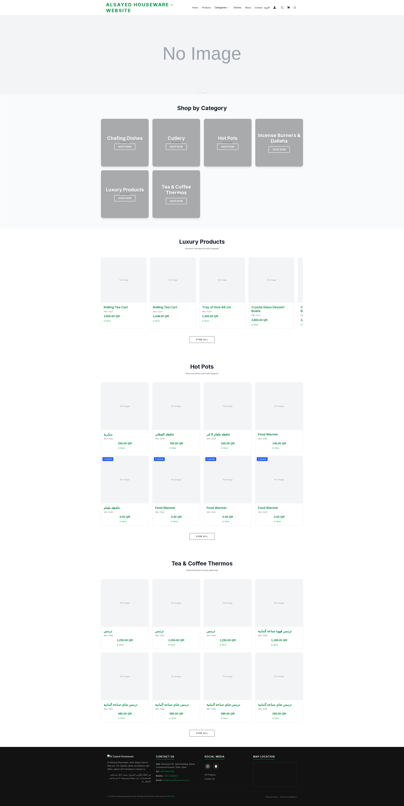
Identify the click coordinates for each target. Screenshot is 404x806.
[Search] (282, 7)
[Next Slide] (398, 55)
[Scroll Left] (105, 293)
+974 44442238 (167, 771)
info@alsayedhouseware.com (176, 780)
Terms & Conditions (288, 797)
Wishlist (237, 7)
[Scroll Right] (299, 293)
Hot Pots (202, 366)
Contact (258, 7)
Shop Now (124, 146)
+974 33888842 (171, 776)
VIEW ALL (202, 339)
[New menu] (295, 7)
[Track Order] (274, 7)
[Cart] (288, 7)
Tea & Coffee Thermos (202, 563)
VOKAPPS (170, 796)
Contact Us (210, 779)
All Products (210, 775)
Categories (221, 7)
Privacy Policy (272, 797)
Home (195, 7)
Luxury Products (202, 241)
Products (206, 7)
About (248, 7)
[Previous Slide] (6, 55)
